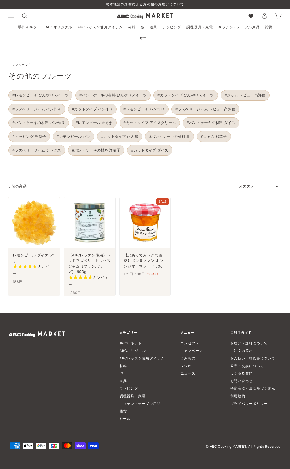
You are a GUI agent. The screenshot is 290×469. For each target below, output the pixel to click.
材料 (132, 27)
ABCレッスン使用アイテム (100, 27)
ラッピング (171, 27)
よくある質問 (241, 373)
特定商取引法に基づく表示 (252, 388)
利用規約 (237, 396)
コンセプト (189, 343)
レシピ (186, 366)
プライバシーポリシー (249, 403)
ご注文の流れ (241, 350)
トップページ (18, 65)
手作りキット (29, 27)
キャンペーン (191, 350)
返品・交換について (247, 366)
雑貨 (268, 27)
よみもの (187, 358)
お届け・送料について (249, 343)
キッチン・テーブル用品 (239, 27)
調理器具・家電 (199, 27)
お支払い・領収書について (252, 358)
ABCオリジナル (59, 27)
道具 (153, 27)
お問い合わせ (241, 381)
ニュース (187, 373)
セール (145, 38)
